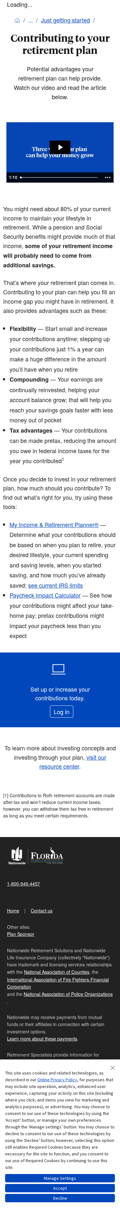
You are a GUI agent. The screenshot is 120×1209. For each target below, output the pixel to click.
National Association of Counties (56, 972)
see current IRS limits (55, 585)
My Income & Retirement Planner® (54, 524)
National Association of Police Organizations (68, 994)
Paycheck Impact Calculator (45, 595)
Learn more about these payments (42, 1038)
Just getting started (65, 20)
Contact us (41, 910)
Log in (61, 711)
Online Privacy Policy (57, 1080)
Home (13, 910)
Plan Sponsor (20, 934)
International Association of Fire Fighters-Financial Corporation (58, 983)
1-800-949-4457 (23, 883)
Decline (60, 1198)
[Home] (17, 20)
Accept (60, 1188)
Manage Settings (60, 1178)
